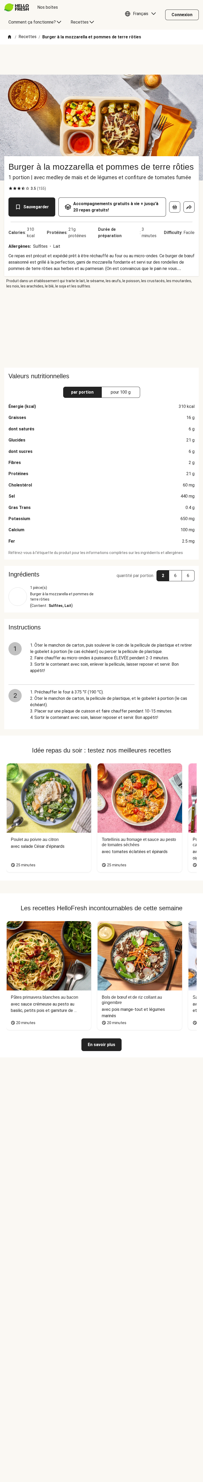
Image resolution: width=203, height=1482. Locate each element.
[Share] (189, 207)
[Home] (9, 37)
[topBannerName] (101, 59)
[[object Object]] (174, 207)
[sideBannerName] (101, 328)
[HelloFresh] (16, 7)
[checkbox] (10, 188)
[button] (141, 14)
